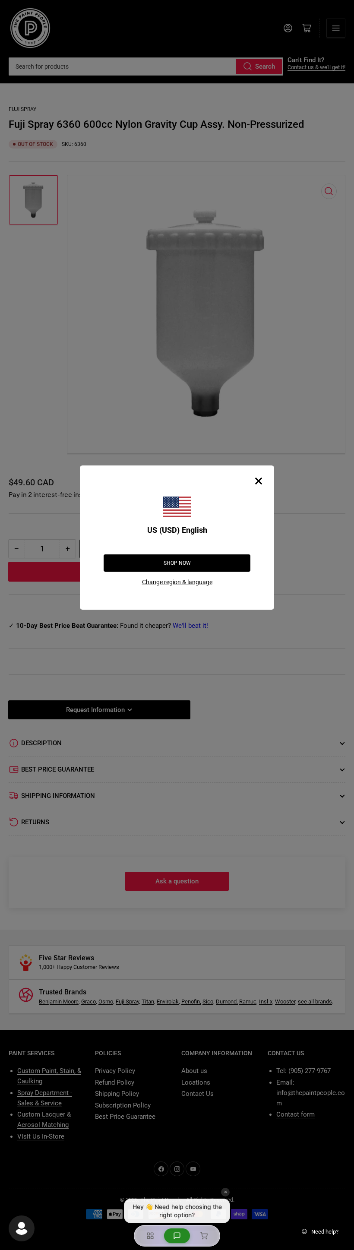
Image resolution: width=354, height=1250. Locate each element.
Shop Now (177, 563)
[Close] (258, 481)
